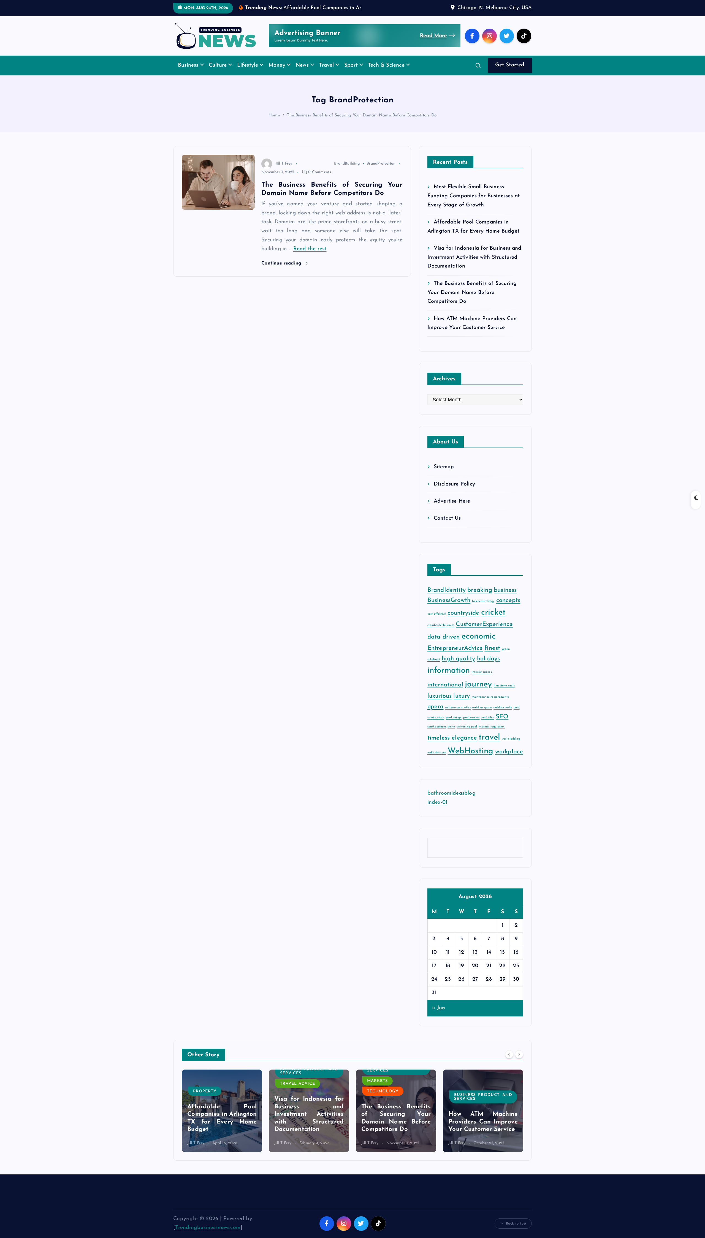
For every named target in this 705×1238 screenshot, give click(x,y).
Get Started (509, 73)
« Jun (438, 1016)
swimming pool (467, 735)
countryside (463, 621)
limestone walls (504, 694)
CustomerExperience (484, 633)
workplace (509, 760)
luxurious (439, 705)
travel (489, 746)
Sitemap (444, 475)
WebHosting (470, 760)
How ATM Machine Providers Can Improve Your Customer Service (396, 1130)
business (505, 599)
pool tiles (487, 725)
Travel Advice (210, 1092)
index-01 (437, 810)
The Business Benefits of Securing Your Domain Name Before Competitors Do (361, 124)
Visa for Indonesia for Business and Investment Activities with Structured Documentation (474, 265)
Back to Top (516, 1232)
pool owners (471, 725)
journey (478, 693)
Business (188, 74)
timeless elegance (452, 746)
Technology (295, 1100)
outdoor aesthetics (458, 715)
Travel (326, 74)
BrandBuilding (347, 172)
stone (451, 735)
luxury (461, 705)
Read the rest (310, 257)
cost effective (436, 622)
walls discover (436, 761)
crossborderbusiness (440, 633)
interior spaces (482, 680)
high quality (458, 667)
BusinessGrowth (449, 609)
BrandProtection (381, 172)
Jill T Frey (283, 172)
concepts (508, 609)
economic (479, 645)
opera (435, 715)
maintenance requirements (490, 705)
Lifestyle (247, 74)
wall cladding (511, 747)
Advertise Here (452, 509)
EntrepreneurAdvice (455, 657)
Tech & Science (386, 74)
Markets (290, 1089)
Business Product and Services (222, 1080)
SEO (502, 725)
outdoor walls (503, 715)
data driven (443, 645)
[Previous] (509, 1063)
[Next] (519, 1063)
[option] (222, 1119)
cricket (493, 621)
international (445, 693)
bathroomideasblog (451, 802)
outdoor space (482, 715)
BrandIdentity (446, 599)
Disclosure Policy (454, 492)
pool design (454, 725)
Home (274, 124)
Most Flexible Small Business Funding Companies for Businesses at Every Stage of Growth (473, 204)
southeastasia (436, 735)
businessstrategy (483, 609)
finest (492, 657)
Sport (351, 74)
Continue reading (282, 271)
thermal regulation (492, 735)
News (302, 74)
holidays (488, 667)
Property (466, 1100)
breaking (479, 599)
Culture (218, 74)
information (448, 679)
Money (277, 74)
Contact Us (447, 527)
